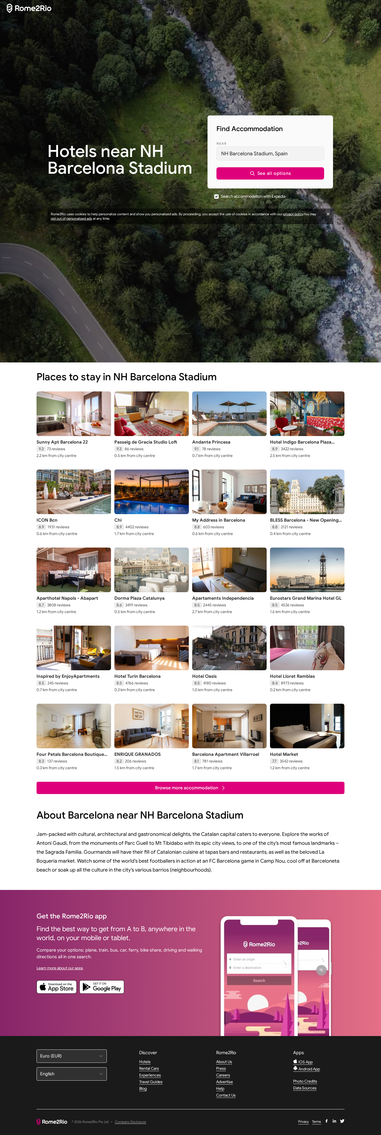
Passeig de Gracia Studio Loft (145, 442)
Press (221, 1068)
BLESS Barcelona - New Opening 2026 (304, 523)
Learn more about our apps (60, 968)
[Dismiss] (328, 214)
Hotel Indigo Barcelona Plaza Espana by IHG (300, 445)
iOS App (305, 1061)
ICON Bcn (47, 520)
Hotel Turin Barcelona (137, 676)
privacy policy (293, 214)
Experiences (150, 1075)
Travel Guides (151, 1081)
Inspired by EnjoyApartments (68, 676)
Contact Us (226, 1095)
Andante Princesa (211, 442)
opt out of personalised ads (71, 218)
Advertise (224, 1081)
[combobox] (270, 153)
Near (221, 143)
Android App (309, 1068)
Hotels (145, 1061)
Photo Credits (305, 1081)
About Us (224, 1061)
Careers (223, 1075)
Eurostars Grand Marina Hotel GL (306, 598)
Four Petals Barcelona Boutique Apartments (70, 757)
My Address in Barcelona (218, 520)
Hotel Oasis (204, 676)
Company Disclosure (130, 1122)
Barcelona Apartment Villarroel (225, 754)
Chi (118, 520)
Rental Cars (149, 1068)
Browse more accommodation (186, 788)
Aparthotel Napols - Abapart (67, 598)
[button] (270, 173)
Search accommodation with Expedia (253, 196)
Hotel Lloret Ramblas (292, 676)
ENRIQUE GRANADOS (137, 754)
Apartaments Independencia (223, 598)
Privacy (303, 1121)
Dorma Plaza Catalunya (139, 598)
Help (220, 1088)
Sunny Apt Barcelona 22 (62, 442)
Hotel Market (284, 754)
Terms (316, 1121)
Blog (143, 1088)
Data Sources (305, 1087)
